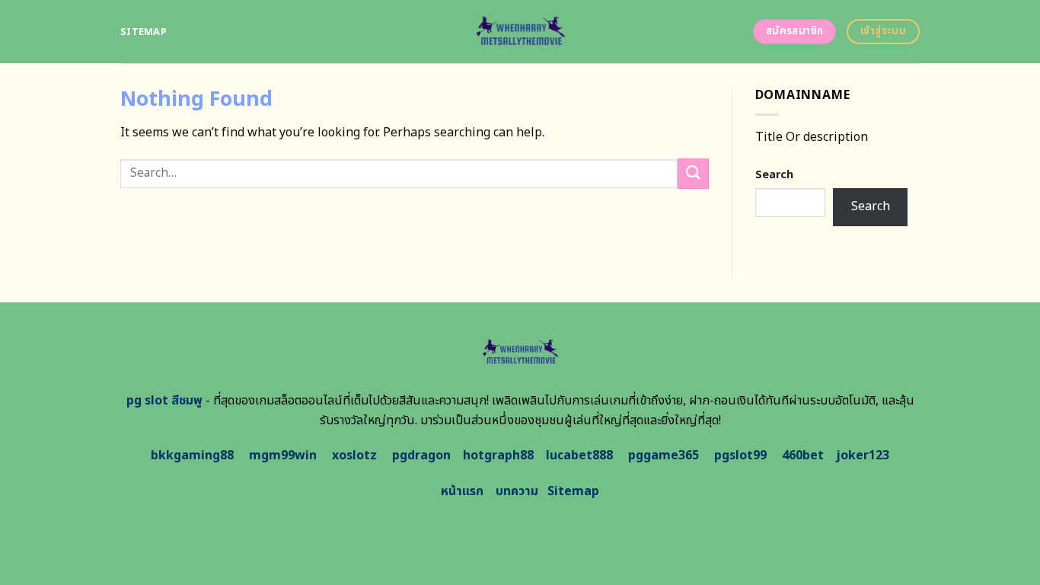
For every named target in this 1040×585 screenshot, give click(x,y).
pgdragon (421, 455)
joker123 (862, 455)
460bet (803, 455)
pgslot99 (740, 455)
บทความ (517, 491)
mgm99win (283, 455)
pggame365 (663, 455)
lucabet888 (579, 455)
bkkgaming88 (192, 455)
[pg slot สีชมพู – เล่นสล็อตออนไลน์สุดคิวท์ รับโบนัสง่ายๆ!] (520, 31)
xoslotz (354, 455)
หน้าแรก (462, 491)
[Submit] (693, 173)
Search (774, 175)
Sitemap (143, 32)
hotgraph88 (498, 455)
